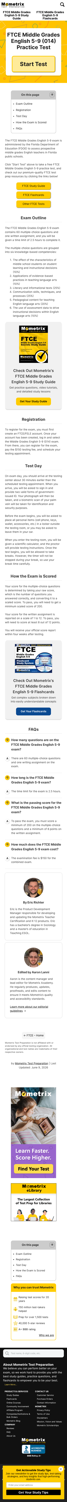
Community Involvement (18, 1406)
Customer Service (45, 1395)
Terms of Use (43, 1414)
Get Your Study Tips (33, 1492)
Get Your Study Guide (33, 401)
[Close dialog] (60, 1469)
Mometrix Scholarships (48, 1425)
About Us (11, 1436)
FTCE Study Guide (33, 185)
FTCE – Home (35, 1035)
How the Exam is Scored (31, 122)
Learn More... (11, 1384)
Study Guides (13, 1395)
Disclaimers (42, 1418)
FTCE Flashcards (33, 195)
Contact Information (46, 1403)
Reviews (10, 1428)
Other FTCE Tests (34, 203)
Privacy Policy (43, 1410)
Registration (23, 110)
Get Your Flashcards (33, 711)
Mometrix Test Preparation (31, 1063)
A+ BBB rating (27, 1329)
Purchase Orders (45, 1399)
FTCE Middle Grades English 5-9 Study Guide (17, 15)
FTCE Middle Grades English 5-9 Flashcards (50, 15)
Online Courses (14, 1403)
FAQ (8, 1432)
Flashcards (12, 1399)
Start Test (33, 64)
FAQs (19, 128)
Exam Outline (24, 103)
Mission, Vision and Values (49, 1421)
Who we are (46, 1335)
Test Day (21, 116)
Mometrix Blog (13, 1421)
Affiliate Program (15, 1410)
